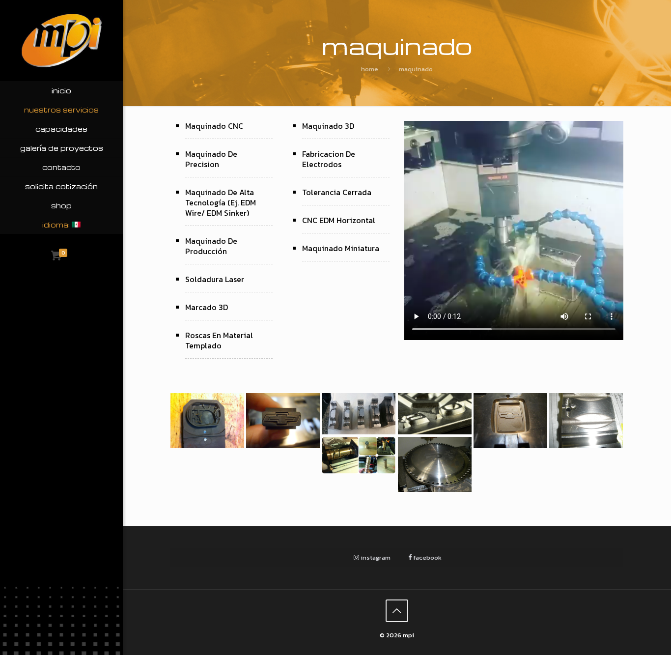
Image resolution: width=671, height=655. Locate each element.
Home (369, 69)
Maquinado (416, 69)
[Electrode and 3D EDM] (358, 413)
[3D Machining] (510, 420)
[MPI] (61, 40)
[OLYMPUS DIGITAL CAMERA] (585, 420)
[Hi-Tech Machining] (434, 464)
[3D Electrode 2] (207, 420)
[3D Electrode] (282, 420)
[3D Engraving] (434, 413)
